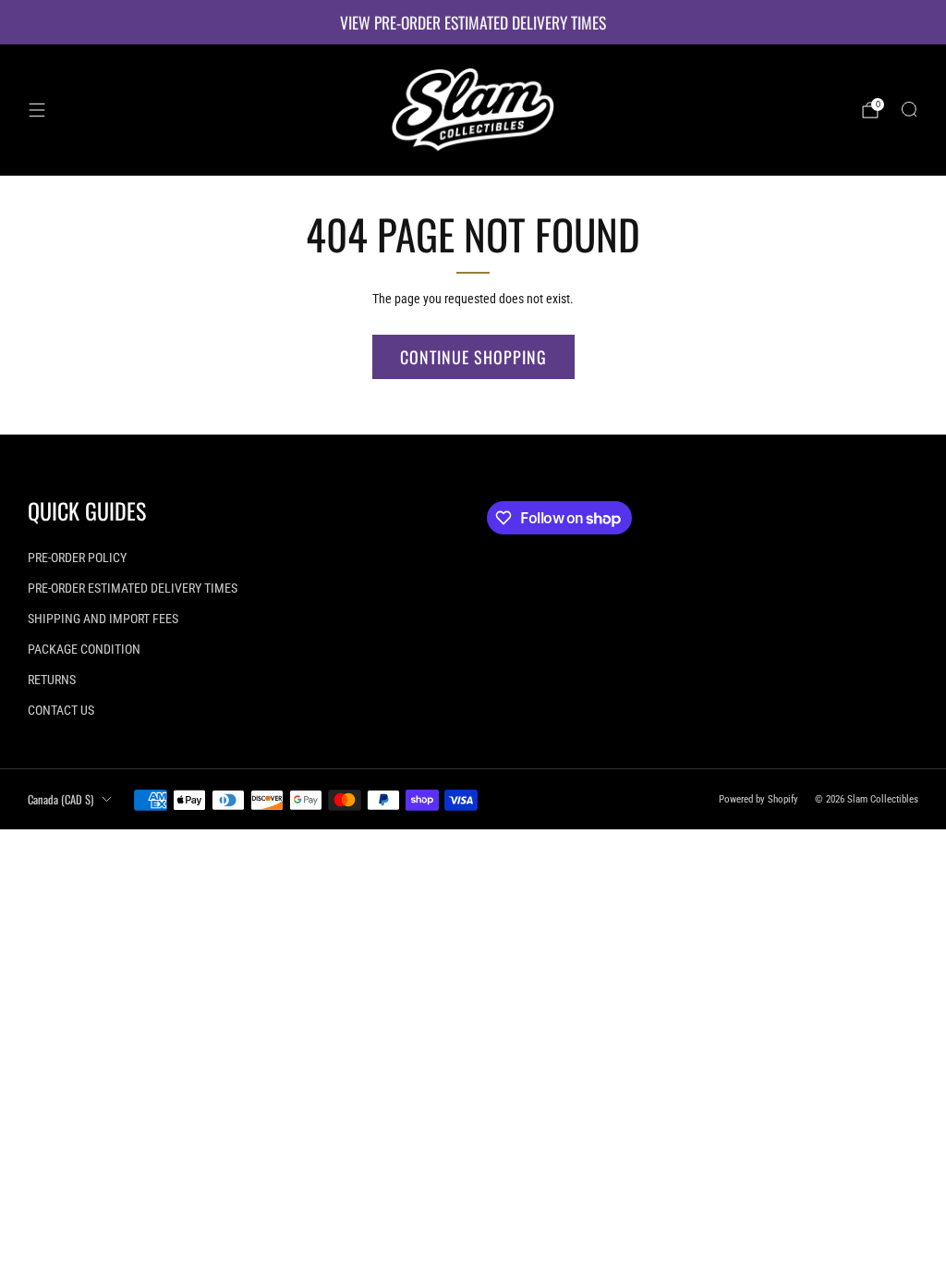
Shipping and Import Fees (103, 618)
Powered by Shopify (758, 799)
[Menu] (37, 110)
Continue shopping (473, 357)
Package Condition (84, 649)
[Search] (909, 109)
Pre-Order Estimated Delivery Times (132, 588)
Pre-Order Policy (77, 557)
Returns (52, 679)
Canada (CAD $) (60, 799)
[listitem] (473, 22)
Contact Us (61, 710)
